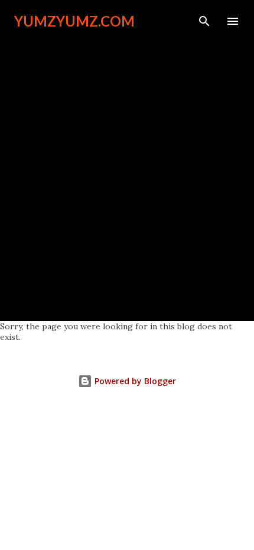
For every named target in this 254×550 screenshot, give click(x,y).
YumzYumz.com (74, 21)
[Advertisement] (127, 169)
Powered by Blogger (134, 381)
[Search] (204, 21)
